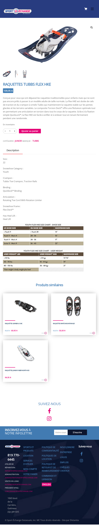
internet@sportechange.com (18, 484)
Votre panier (30, 474)
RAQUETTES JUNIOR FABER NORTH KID (17, 370)
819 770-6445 (14, 457)
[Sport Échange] (17, 13)
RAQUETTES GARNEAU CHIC (13, 323)
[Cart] (85, 8)
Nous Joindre (67, 447)
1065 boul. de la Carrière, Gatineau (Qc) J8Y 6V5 (13, 505)
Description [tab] (13, 150)
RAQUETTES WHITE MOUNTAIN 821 (64, 323)
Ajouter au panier (29, 131)
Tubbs (35, 140)
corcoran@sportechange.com (18, 491)
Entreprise (66, 452)
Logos (63, 457)
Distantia (74, 520)
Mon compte (30, 469)
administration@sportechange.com (21, 477)
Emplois (64, 462)
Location (28, 455)
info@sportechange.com (16, 471)
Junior (18, 140)
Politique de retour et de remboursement (51, 467)
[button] (91, 27)
